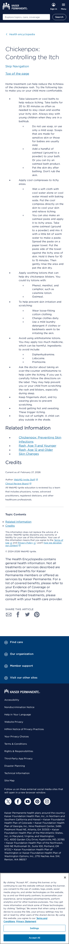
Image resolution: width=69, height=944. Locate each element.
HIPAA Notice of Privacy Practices (24, 729)
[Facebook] (17, 801)
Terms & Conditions (15, 743)
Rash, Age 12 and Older (36, 450)
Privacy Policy (25, 543)
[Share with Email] (8, 614)
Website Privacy (13, 721)
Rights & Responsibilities (18, 751)
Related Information (18, 521)
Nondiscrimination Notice (19, 707)
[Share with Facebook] (18, 614)
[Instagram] (46, 801)
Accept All (34, 937)
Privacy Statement (26, 921)
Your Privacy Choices (16, 736)
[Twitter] (7, 801)
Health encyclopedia (20, 34)
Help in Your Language (17, 714)
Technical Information (17, 773)
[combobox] (26, 17)
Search (59, 17)
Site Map (9, 780)
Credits (10, 525)
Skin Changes (29, 454)
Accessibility (11, 699)
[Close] (65, 877)
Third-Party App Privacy (18, 758)
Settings (34, 928)
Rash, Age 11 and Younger (37, 445)
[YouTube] (27, 801)
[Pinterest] (36, 801)
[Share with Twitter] (27, 614)
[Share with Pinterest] (36, 614)
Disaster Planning (14, 765)
